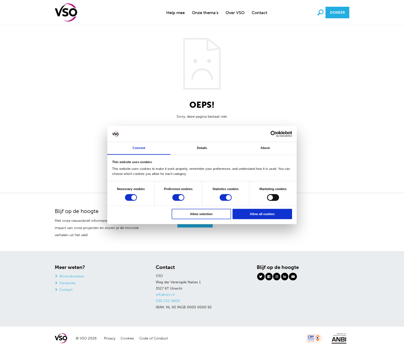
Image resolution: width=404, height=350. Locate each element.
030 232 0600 (168, 301)
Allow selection (201, 214)
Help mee (175, 12)
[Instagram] (276, 276)
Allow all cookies (262, 214)
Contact (259, 12)
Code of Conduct (153, 338)
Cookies (127, 338)
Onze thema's (205, 12)
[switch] (178, 197)
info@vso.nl (165, 294)
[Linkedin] (284, 276)
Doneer (337, 12)
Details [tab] (202, 148)
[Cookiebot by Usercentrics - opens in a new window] (273, 134)
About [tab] (265, 148)
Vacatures (67, 283)
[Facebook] (268, 276)
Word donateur (71, 276)
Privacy (109, 338)
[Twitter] (261, 276)
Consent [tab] (139, 148)
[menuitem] (175, 12)
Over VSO (235, 12)
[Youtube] (293, 276)
